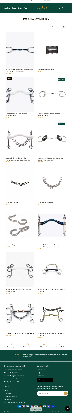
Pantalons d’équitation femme (13, 370)
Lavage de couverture (10, 396)
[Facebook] (5, 412)
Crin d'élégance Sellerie (38, 412)
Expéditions (7, 393)
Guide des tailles (42, 370)
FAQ (38, 373)
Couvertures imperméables (12, 379)
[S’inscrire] (66, 393)
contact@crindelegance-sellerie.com (15, 402)
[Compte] (63, 8)
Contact (6, 390)
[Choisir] (31, 64)
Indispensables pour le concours (14, 376)
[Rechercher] (59, 8)
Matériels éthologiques (11, 373)
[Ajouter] (63, 64)
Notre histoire (8, 399)
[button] (58, 27)
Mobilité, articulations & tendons (13, 382)
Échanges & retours (45, 380)
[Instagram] (8, 412)
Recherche (40, 376)
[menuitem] (25, 8)
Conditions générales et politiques (60, 412)
